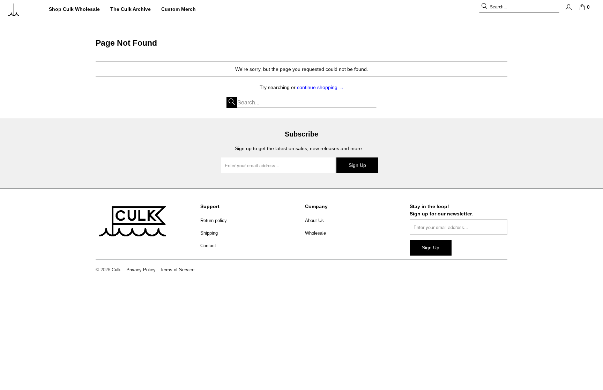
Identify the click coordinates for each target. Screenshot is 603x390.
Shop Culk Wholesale (74, 9)
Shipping (209, 233)
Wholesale (315, 233)
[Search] (484, 7)
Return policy (213, 220)
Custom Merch (178, 9)
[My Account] (568, 7)
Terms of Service (177, 269)
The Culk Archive (130, 9)
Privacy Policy (141, 269)
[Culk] (22, 9)
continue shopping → (320, 87)
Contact (208, 245)
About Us (314, 220)
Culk (116, 269)
